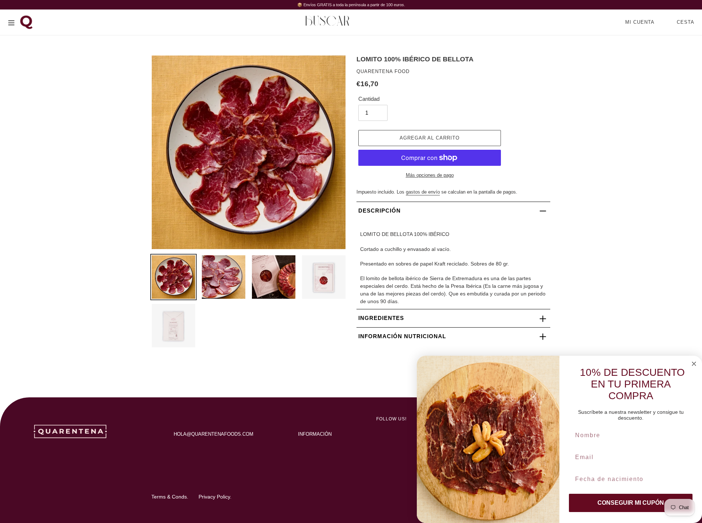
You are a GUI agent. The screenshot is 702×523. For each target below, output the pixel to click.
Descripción (379, 210)
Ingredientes (381, 318)
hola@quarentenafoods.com (213, 434)
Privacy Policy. (215, 497)
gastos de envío (423, 192)
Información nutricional (402, 336)
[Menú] (11, 22)
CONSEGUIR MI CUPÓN (630, 503)
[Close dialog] (694, 363)
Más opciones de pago (430, 175)
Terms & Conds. (169, 497)
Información (315, 434)
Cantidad (369, 99)
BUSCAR (329, 22)
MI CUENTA (641, 22)
